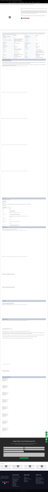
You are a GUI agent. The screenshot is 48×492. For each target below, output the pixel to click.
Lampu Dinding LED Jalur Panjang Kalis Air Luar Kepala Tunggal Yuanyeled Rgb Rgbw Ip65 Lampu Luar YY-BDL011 (41, 468)
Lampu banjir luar (14, 480)
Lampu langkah (14, 484)
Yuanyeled (1, 4)
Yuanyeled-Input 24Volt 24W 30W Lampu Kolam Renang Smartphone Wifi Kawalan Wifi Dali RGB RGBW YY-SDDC (30, 468)
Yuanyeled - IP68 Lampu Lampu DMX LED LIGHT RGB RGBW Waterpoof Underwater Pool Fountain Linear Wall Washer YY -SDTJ (17, 468)
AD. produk (8, 4)
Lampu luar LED (4, 4)
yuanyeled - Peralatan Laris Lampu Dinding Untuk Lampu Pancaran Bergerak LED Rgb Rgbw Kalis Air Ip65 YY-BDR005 (6, 468)
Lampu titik (13, 482)
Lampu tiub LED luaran (15, 486)
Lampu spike (14, 485)
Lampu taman (14, 483)
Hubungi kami (26, 481)
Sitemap (26, 490)
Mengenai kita (26, 480)
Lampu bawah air (14, 481)
